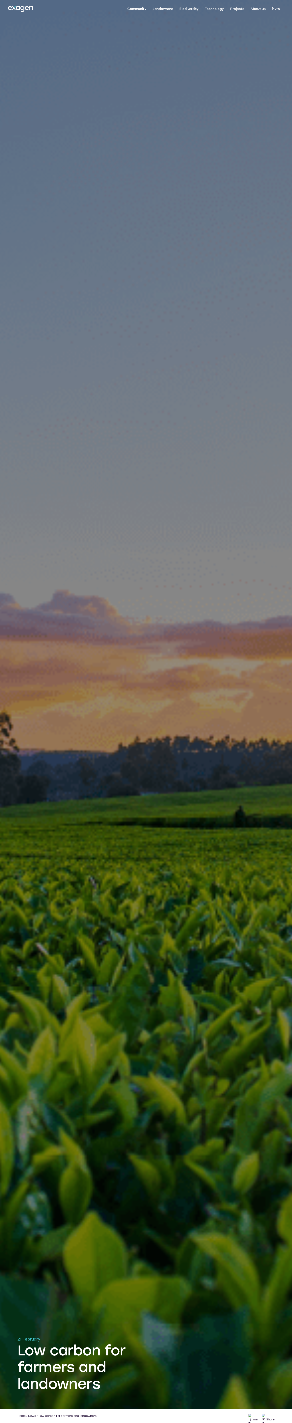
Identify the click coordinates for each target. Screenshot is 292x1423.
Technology (214, 9)
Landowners (163, 9)
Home (21, 1416)
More (276, 9)
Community (136, 9)
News (32, 1416)
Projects (237, 9)
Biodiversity (189, 9)
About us (258, 9)
